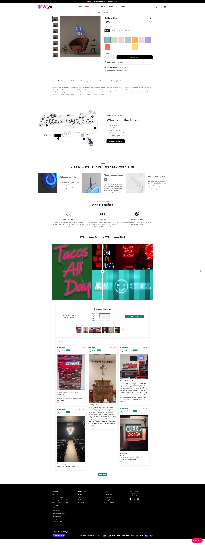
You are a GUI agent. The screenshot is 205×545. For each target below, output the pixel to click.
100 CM (120, 30)
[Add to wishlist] (151, 18)
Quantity (107, 53)
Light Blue (128, 40)
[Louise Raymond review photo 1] (134, 433)
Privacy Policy (108, 494)
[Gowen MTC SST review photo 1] (134, 366)
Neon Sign (55, 494)
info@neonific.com (135, 496)
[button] (93, 313)
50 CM (107, 30)
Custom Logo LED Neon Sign (60, 500)
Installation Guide (115, 141)
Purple (148, 40)
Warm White (121, 47)
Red (108, 47)
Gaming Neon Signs (57, 519)
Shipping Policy (108, 500)
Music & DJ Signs (57, 521)
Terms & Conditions (109, 502)
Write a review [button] (134, 317)
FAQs (79, 500)
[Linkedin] (138, 499)
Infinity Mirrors (56, 511)
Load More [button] (102, 474)
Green (114, 40)
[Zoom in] (97, 19)
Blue (108, 40)
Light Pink (121, 40)
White (128, 47)
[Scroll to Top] (202, 536)
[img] (61, 348)
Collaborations (99, 7)
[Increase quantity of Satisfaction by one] (113, 57)
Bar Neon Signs (56, 516)
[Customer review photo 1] (71, 372)
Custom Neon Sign (57, 497)
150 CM (127, 30)
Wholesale (81, 502)
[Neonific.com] (45, 7)
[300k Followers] (131, 499)
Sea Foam (114, 47)
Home (98, 13)
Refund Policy (108, 497)
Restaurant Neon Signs (58, 513)
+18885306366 (134, 494)
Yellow (135, 47)
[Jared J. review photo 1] (102, 378)
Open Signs (55, 505)
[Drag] (102, 272)
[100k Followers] (134, 499)
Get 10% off (200, 272)
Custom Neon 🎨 (84, 7)
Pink (142, 40)
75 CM (114, 30)
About (123, 7)
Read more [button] (91, 425)
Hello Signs (55, 508)
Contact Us (81, 497)
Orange (135, 40)
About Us (80, 494)
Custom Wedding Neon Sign (60, 502)
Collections (113, 7)
